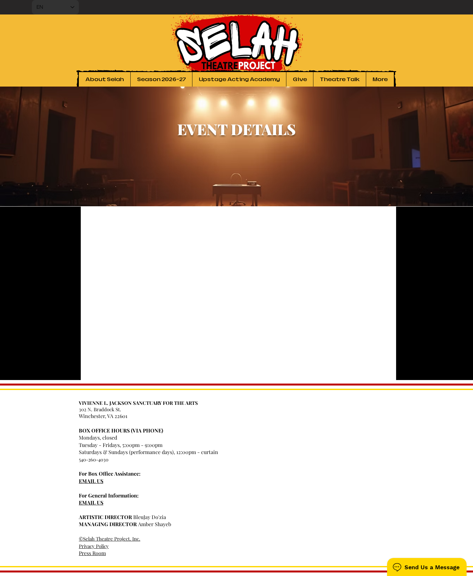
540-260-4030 (93, 459)
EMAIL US (91, 481)
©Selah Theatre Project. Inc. (109, 538)
